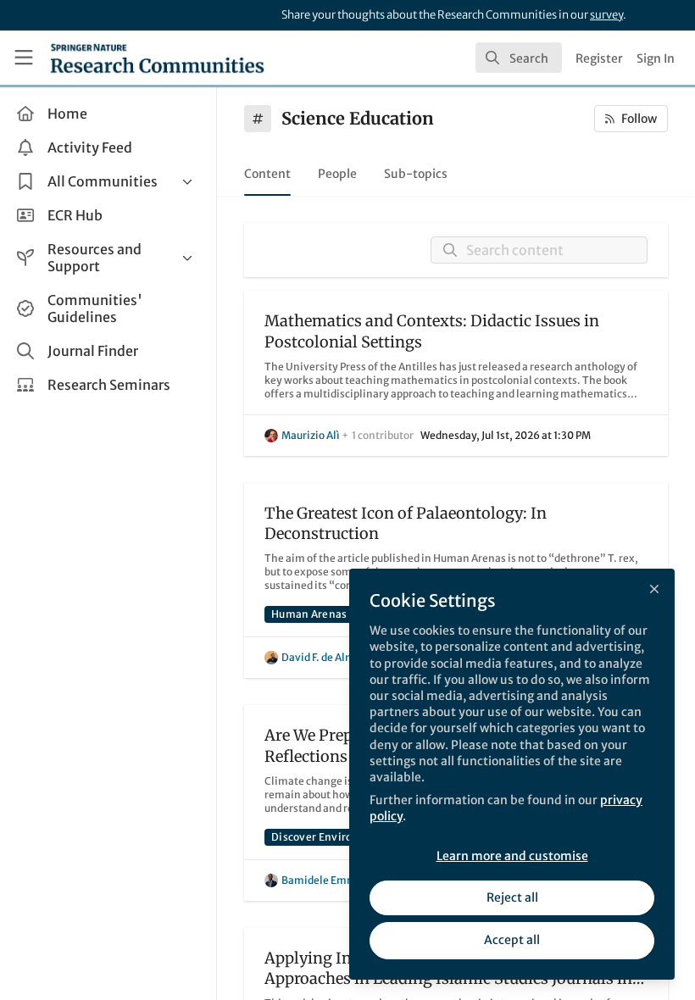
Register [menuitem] (599, 58)
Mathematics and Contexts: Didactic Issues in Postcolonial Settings (431, 331)
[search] (518, 57)
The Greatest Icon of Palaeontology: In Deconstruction (405, 523)
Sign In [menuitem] (656, 58)
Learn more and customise (512, 856)
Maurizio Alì (310, 435)
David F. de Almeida (328, 657)
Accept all (512, 939)
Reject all (512, 897)
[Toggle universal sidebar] (23, 57)
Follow (639, 118)
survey (606, 15)
